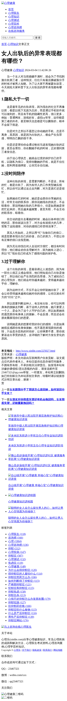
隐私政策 (36, 650)
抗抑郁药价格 (19, 606)
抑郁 (14, 548)
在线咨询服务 (16, 30)
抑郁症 (15, 555)
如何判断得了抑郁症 (24, 580)
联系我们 (47, 650)
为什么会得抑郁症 (22, 570)
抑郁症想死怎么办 (22, 577)
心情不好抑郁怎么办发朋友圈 (29, 598)
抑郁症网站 (18, 620)
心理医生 (13, 12)
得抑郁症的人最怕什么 (25, 573)
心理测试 (13, 20)
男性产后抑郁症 (21, 616)
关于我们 (26, 650)
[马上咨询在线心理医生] (16, 626)
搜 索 (37, 37)
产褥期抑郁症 (19, 584)
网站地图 (57, 650)
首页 (11, 9)
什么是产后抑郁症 (22, 613)
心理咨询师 (15, 27)
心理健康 (21, 354)
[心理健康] (8, 3)
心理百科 (13, 23)
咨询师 (15, 537)
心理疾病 (17, 552)
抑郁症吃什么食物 (22, 609)
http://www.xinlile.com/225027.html (35, 350)
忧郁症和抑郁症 (21, 588)
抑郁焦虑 (17, 591)
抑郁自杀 (17, 595)
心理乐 (17, 650)
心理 (15, 541)
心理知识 (13, 16)
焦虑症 (15, 562)
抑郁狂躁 (17, 602)
